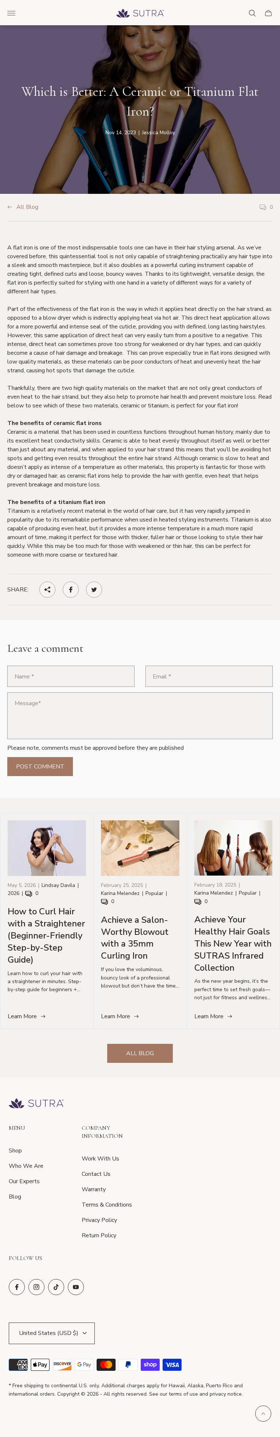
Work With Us (100, 1159)
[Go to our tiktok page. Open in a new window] (56, 1287)
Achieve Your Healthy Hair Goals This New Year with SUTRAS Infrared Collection (233, 944)
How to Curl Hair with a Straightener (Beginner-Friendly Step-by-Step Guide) (46, 936)
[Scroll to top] (263, 1414)
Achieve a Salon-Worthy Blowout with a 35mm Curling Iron (134, 938)
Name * (24, 676)
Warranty (94, 1189)
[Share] (47, 590)
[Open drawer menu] (11, 13)
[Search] (252, 13)
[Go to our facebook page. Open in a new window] (17, 1287)
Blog (15, 1197)
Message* (28, 703)
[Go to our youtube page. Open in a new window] (76, 1287)
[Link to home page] (36, 1104)
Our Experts (24, 1181)
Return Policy (99, 1235)
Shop (15, 1151)
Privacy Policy (99, 1220)
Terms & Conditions (107, 1205)
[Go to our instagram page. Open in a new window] (36, 1287)
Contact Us (96, 1174)
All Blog (27, 207)
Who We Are (26, 1166)
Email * (162, 676)
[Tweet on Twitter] (94, 590)
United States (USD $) (48, 1333)
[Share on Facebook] (71, 590)
